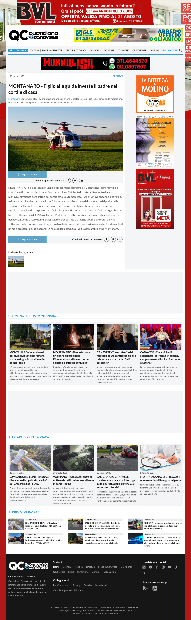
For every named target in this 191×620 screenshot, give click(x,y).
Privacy (76, 585)
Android (18, 595)
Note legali (101, 585)
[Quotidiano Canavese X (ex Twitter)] (150, 567)
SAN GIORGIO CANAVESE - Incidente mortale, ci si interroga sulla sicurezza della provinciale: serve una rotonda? (116, 482)
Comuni (154, 50)
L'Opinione (123, 50)
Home (56, 566)
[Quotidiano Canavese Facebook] (156, 567)
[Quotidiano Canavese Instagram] (163, 567)
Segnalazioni (169, 50)
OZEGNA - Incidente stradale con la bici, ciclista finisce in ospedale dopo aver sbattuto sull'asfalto (163, 526)
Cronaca (21, 50)
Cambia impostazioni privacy (68, 590)
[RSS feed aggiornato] (144, 567)
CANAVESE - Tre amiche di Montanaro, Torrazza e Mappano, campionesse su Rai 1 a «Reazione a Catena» (160, 357)
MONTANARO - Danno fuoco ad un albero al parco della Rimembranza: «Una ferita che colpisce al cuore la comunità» (72, 357)
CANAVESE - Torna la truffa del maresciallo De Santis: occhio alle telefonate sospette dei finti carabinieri (116, 357)
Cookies (88, 585)
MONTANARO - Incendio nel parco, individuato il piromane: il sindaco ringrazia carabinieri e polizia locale (28, 357)
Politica (34, 50)
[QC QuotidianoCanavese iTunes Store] (155, 588)
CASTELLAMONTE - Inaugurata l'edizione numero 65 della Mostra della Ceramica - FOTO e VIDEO (43, 540)
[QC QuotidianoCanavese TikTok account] (176, 567)
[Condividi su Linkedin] (81, 180)
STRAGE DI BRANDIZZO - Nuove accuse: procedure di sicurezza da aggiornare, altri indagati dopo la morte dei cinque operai (163, 541)
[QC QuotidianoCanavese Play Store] (145, 588)
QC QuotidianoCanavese (79, 607)
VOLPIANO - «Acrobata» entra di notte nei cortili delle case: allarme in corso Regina (73, 480)
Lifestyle (90, 566)
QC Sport (109, 50)
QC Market (59, 571)
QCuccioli (95, 50)
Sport (71, 571)
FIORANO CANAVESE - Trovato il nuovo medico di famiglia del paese (160, 478)
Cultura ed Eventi (76, 50)
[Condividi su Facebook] (68, 180)
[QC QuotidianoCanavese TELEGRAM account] (144, 572)
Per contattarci (61, 585)
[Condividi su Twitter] (74, 180)
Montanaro (14, 98)
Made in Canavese (52, 50)
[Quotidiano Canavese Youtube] (169, 567)
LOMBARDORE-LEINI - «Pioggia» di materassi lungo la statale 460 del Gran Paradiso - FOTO (29, 480)
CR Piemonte (139, 50)
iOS (10, 595)
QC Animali (127, 566)
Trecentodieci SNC (89, 613)
